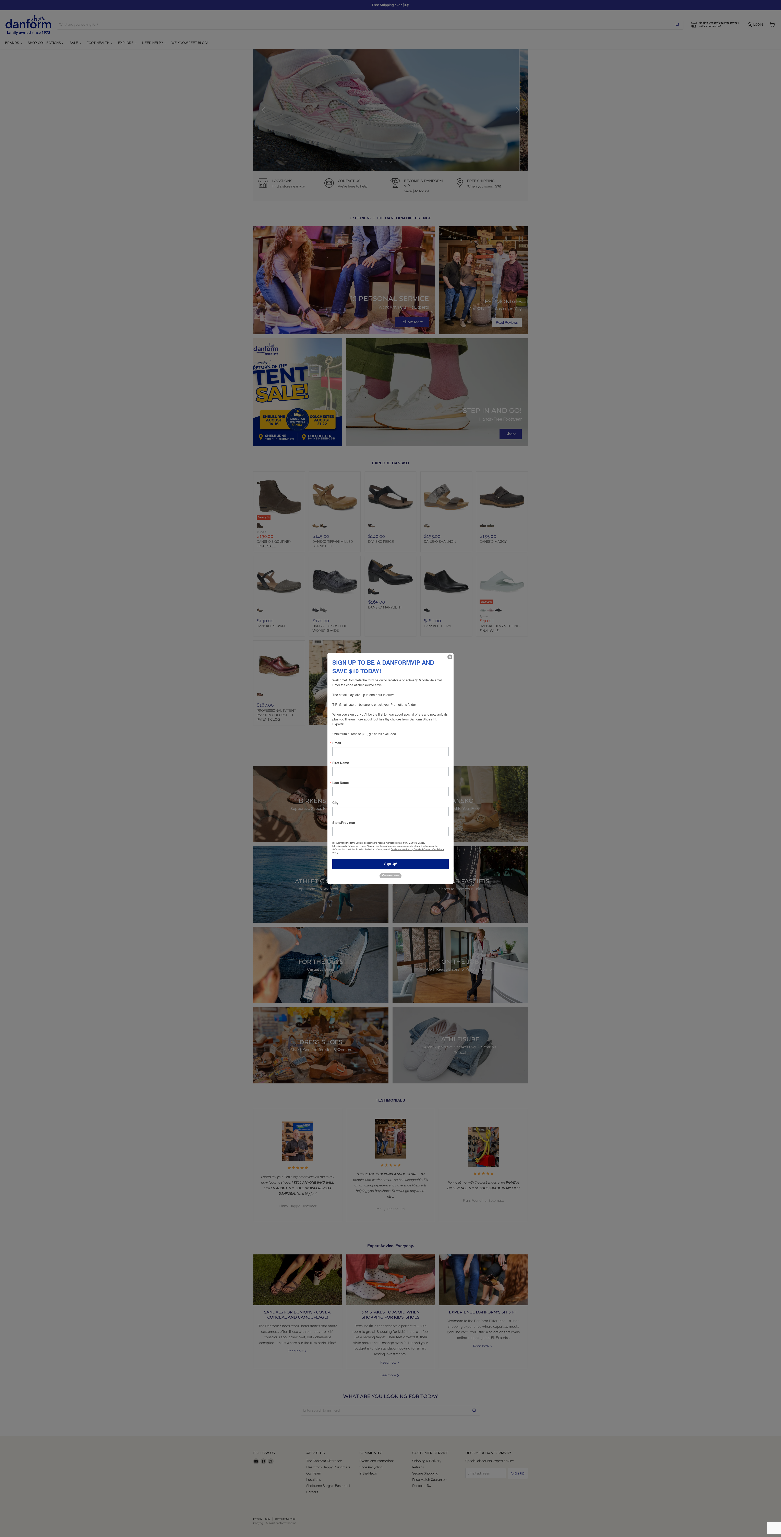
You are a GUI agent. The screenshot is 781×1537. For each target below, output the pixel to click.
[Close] (449, 656)
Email (336, 742)
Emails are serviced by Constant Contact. (411, 849)
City (335, 802)
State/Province (343, 822)
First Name (340, 762)
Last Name (340, 782)
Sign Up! (390, 864)
